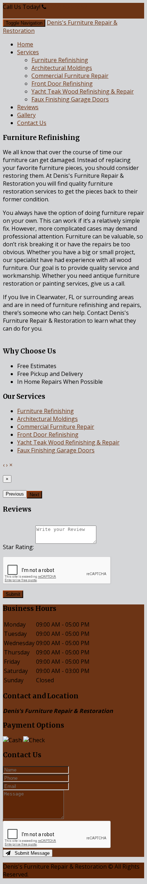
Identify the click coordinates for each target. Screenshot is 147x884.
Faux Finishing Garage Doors (70, 99)
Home (25, 44)
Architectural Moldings (61, 68)
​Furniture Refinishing (59, 60)
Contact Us (31, 123)
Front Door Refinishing (62, 83)
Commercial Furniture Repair (69, 76)
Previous (15, 494)
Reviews (28, 107)
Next (34, 494)
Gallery (26, 115)
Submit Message (30, 853)
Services (28, 52)
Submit (13, 594)
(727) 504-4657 (67, 7)
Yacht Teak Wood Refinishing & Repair (82, 91)
